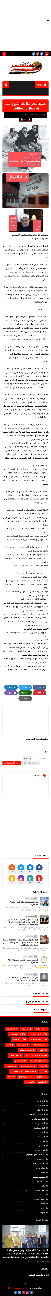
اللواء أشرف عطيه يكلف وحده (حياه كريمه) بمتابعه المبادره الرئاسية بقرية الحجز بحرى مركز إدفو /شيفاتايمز (20, 942)
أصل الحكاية (22, 1044)
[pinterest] (23, 1292)
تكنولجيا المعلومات (37, 1060)
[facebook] (15, 1292)
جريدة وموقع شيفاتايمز (36, 1275)
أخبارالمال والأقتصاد (37, 1039)
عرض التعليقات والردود (11, 762)
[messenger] (41, 54)
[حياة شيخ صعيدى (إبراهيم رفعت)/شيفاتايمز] (44, 901)
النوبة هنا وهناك (26, 1050)
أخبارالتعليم (11, 1028)
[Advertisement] (25, 25)
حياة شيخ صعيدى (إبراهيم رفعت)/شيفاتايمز (24, 903)
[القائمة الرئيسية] (5, 84)
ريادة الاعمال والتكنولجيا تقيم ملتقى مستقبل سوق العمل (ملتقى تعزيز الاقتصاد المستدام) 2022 (22, 922)
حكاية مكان (19, 1060)
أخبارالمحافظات (18, 1039)
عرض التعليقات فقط (30, 762)
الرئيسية (40, 84)
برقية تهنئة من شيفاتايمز (35, 1055)
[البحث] (4, 54)
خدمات (42, 1066)
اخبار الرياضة (40, 1028)
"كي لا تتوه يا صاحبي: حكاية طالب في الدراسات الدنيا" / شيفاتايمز (22, 979)
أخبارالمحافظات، (39, 1044)
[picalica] (35, 1292)
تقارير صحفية (14, 1055)
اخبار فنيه (25, 1028)
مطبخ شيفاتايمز (25, 1076)
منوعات (29, 1082)
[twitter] (33, 54)
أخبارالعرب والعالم (16, 1034)
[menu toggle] (47, 54)
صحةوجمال (10, 1066)
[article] (25, 714)
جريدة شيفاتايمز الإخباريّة (16, 1288)
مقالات (9, 1076)
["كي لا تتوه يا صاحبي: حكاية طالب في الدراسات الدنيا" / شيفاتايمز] (44, 977)
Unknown (44, 1261)
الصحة (9, 1044)
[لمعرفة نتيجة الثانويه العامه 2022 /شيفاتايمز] (44, 959)
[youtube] (37, 54)
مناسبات (41, 1082)
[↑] (25, 1283)
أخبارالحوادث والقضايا (37, 1034)
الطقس (42, 1050)
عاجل (43, 1071)
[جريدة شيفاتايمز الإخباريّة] (25, 67)
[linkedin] (31, 1292)
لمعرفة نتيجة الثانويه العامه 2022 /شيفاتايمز (23, 961)
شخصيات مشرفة (27, 1066)
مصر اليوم (41, 1076)
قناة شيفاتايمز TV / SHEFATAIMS (22, 1071)
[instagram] (27, 1292)
